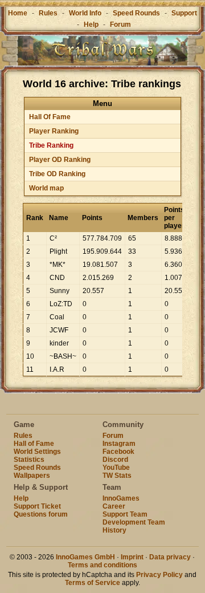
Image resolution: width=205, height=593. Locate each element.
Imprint (132, 557)
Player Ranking (54, 131)
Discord (115, 460)
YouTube (116, 468)
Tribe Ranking (51, 145)
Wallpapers (32, 476)
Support (184, 13)
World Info (85, 13)
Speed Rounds (136, 13)
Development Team (133, 522)
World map (46, 188)
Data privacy (170, 557)
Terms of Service (92, 583)
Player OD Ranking (60, 160)
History (114, 530)
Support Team (124, 514)
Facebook (118, 452)
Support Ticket (37, 506)
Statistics (29, 460)
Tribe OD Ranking (57, 174)
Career (113, 506)
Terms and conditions (102, 565)
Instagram (119, 444)
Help (91, 25)
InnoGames (121, 498)
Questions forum (41, 514)
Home (17, 13)
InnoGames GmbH (85, 557)
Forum (120, 25)
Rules (48, 13)
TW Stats (117, 476)
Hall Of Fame (50, 117)
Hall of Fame (34, 444)
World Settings (37, 452)
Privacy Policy (159, 575)
